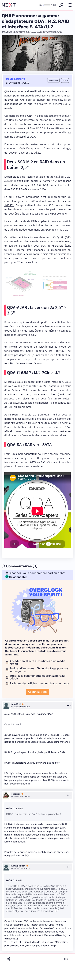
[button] (70, 5)
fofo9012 (16, 704)
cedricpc (15, 794)
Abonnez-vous (37, 691)
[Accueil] (9, 5)
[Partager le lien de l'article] (8, 959)
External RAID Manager (30, 249)
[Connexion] (61, 5)
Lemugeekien (18, 866)
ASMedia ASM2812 (15, 402)
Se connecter (18, 577)
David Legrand (15, 78)
